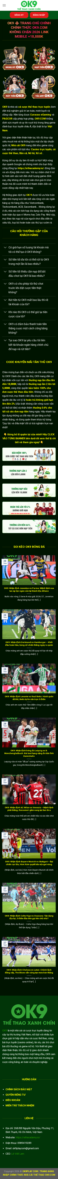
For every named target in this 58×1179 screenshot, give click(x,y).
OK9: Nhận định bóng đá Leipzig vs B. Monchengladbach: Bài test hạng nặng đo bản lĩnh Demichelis (29, 753)
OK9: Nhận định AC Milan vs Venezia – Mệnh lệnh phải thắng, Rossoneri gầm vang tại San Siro (29, 808)
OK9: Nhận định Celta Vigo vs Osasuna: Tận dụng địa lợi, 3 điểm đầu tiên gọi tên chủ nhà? (29, 917)
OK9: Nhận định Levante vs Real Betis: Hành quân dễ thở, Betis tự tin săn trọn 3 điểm (29, 697)
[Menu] (4, 5)
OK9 (4, 1030)
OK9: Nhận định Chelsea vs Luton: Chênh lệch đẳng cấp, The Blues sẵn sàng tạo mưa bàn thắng (29, 971)
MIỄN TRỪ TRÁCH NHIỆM (20, 1105)
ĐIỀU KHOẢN (13, 1100)
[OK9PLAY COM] (29, 5)
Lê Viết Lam (17, 1153)
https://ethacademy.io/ (28, 1137)
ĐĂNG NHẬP (39, 15)
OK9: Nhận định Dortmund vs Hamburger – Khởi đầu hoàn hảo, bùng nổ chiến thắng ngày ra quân (29, 643)
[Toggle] (5, 248)
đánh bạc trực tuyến (13, 126)
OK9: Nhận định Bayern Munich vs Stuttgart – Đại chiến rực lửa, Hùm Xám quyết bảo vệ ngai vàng (29, 863)
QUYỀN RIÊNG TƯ (15, 1094)
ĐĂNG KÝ (19, 15)
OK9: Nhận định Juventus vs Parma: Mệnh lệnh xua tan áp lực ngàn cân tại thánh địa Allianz (29, 589)
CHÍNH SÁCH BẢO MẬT (19, 1089)
